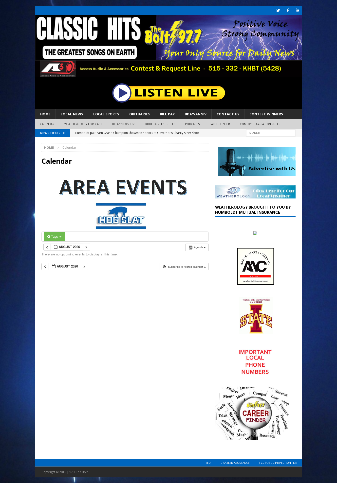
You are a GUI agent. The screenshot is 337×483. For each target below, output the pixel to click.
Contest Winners (266, 114)
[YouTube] (297, 10)
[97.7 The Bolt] (168, 74)
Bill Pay (167, 114)
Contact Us (228, 114)
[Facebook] (287, 10)
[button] (184, 266)
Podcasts (192, 124)
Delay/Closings (123, 124)
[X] (278, 10)
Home (45, 114)
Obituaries (139, 114)
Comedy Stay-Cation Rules (260, 124)
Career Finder (219, 124)
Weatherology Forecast (83, 124)
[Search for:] (271, 132)
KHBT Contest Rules (160, 124)
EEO (208, 463)
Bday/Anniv (195, 114)
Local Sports (106, 114)
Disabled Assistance (235, 463)
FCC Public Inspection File (278, 463)
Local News (72, 114)
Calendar (47, 124)
